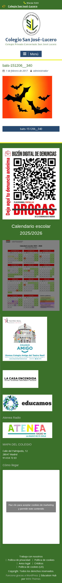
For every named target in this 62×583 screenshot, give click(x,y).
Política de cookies (44, 560)
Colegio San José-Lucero (22, 6)
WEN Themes (33, 578)
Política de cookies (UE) (31, 567)
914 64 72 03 (33, 3)
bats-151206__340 (31, 129)
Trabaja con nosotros (31, 557)
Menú (34, 54)
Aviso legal (24, 563)
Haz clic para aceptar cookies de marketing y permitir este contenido (31, 507)
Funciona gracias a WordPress (22, 575)
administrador (40, 70)
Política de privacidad (19, 560)
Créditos (38, 563)
